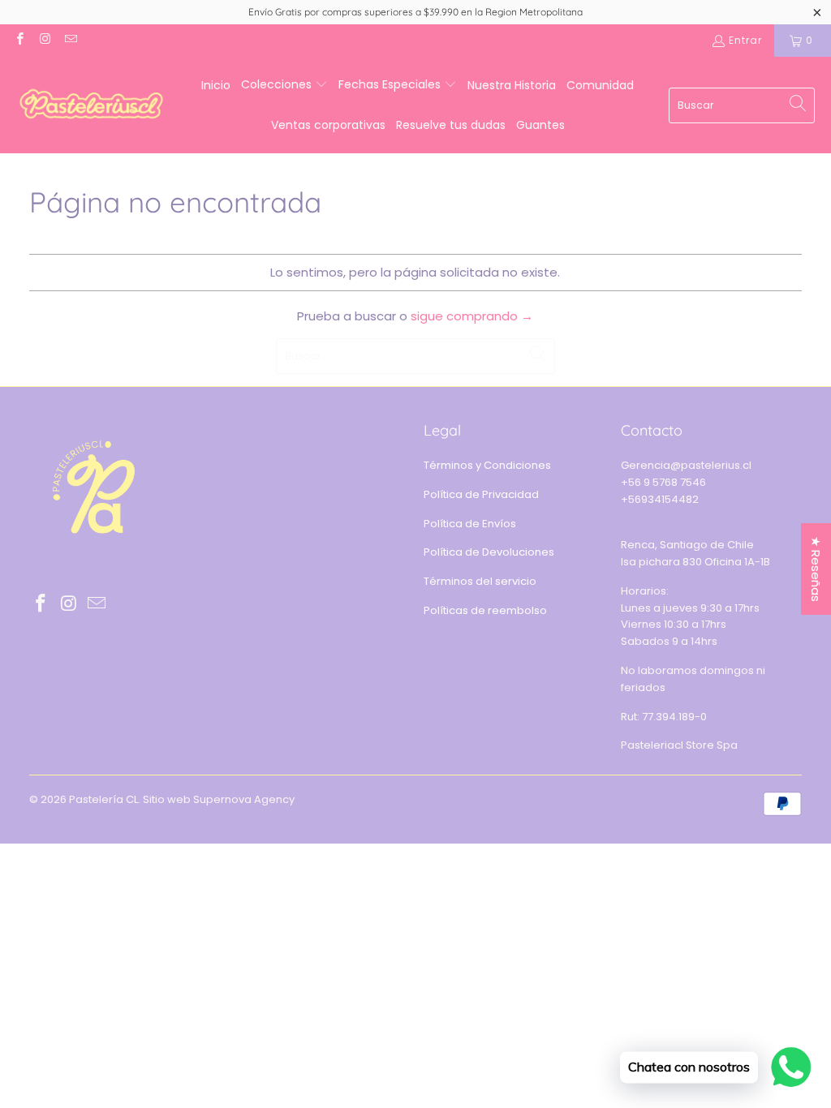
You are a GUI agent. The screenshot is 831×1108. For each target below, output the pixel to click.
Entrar (745, 40)
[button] (284, 85)
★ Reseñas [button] (816, 569)
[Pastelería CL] (91, 105)
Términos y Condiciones (487, 465)
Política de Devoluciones (489, 552)
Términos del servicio (480, 581)
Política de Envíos (470, 523)
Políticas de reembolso (485, 610)
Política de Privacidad (481, 494)
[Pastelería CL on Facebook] (19, 40)
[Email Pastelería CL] (70, 40)
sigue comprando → (472, 315)
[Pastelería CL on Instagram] (44, 40)
